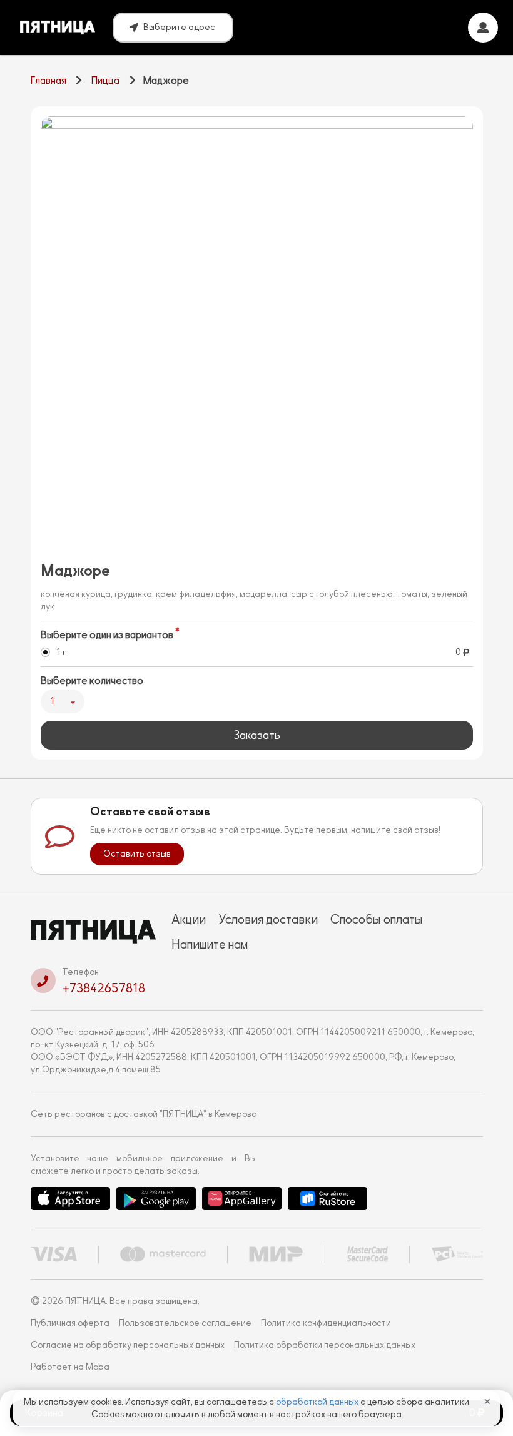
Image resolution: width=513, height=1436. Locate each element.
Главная (48, 80)
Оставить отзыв (137, 853)
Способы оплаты (376, 919)
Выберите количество (92, 680)
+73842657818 (103, 988)
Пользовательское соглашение (185, 1323)
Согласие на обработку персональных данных (128, 1345)
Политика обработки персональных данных (324, 1345)
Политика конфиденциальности (326, 1323)
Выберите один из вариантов (107, 635)
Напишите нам (209, 944)
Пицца (105, 80)
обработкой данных (318, 1402)
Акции (188, 919)
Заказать (256, 735)
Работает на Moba (70, 1367)
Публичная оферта (70, 1323)
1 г (61, 652)
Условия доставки (268, 919)
